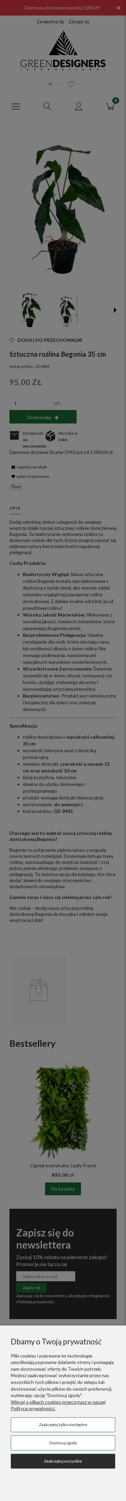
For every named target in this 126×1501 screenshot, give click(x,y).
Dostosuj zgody (63, 1442)
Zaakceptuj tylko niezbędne (63, 1424)
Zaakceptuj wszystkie (63, 1461)
